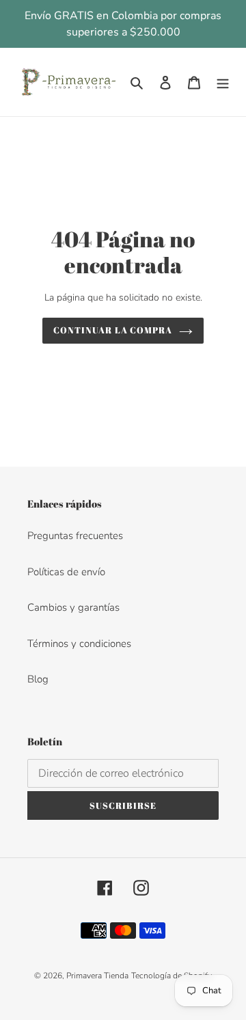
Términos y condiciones (79, 643)
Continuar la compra (112, 330)
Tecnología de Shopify (171, 975)
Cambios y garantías (73, 607)
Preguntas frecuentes (75, 535)
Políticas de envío (66, 572)
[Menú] (222, 82)
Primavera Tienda (97, 975)
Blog (38, 679)
